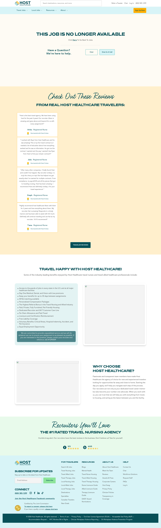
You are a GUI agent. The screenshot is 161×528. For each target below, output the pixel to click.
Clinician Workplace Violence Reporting (84, 519)
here (75, 40)
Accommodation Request (38, 519)
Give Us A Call (107, 52)
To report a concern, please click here (38, 506)
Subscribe (49, 480)
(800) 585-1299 (21, 493)
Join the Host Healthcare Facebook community (35, 499)
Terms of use (64, 517)
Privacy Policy (76, 517)
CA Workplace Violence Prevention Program (116, 519)
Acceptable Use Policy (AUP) (122, 517)
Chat (91, 52)
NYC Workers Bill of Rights (58, 519)
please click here (51, 509)
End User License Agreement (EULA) (97, 517)
